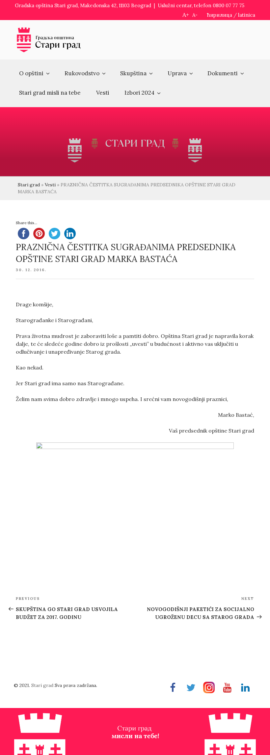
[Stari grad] (49, 51)
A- (195, 15)
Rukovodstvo (82, 73)
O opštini (31, 73)
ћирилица (219, 15)
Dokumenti (222, 73)
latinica (246, 15)
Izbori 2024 (139, 92)
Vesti (102, 92)
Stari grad (29, 185)
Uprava (177, 73)
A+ (185, 14)
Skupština (133, 73)
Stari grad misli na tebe (50, 92)
